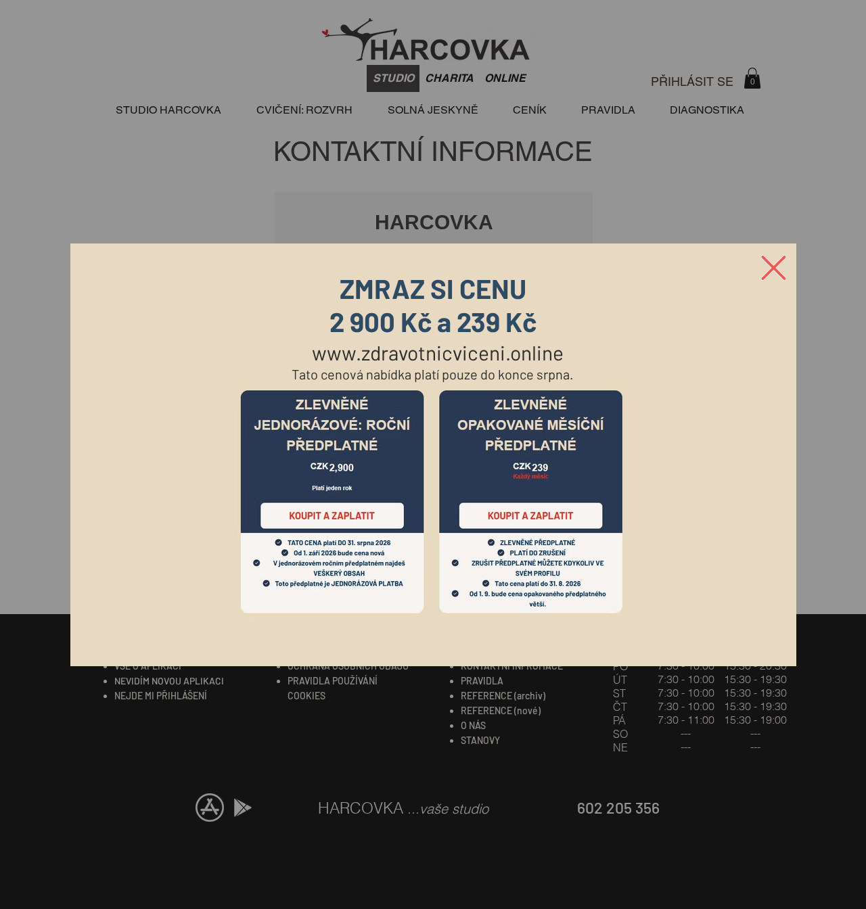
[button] (773, 268)
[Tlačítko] (332, 501)
